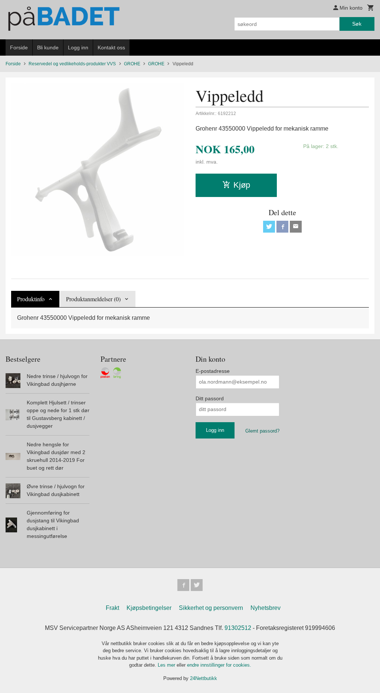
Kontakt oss (111, 47)
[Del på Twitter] (269, 227)
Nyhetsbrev (265, 608)
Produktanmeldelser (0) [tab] (93, 299)
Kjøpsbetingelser (149, 608)
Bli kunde (48, 47)
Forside (19, 47)
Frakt (112, 608)
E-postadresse (213, 371)
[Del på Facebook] (282, 227)
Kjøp (241, 185)
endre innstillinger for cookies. (219, 665)
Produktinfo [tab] (31, 299)
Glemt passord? (262, 431)
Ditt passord (210, 398)
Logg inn (78, 47)
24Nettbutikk (203, 678)
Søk (356, 24)
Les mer (167, 665)
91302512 (238, 628)
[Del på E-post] (296, 227)
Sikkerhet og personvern (211, 608)
